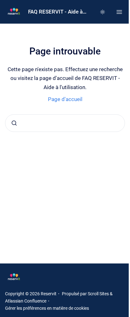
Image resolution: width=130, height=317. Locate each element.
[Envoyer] (14, 123)
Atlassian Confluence (25, 300)
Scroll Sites (98, 293)
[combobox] (65, 123)
